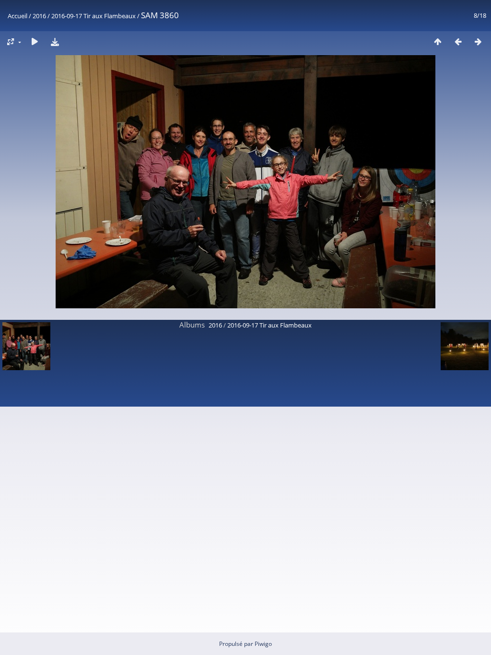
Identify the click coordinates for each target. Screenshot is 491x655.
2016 (39, 16)
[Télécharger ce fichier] (55, 41)
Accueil (17, 16)
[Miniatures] (438, 41)
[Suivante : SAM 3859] (478, 41)
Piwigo (263, 644)
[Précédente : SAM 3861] (458, 41)
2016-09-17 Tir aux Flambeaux (93, 16)
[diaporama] (34, 41)
